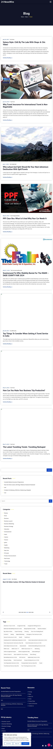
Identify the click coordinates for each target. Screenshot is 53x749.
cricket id (6, 634)
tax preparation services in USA (11, 663)
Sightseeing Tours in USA (34, 657)
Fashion (6, 537)
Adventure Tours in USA (9, 625)
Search (49, 470)
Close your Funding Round (37, 631)
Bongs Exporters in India (29, 628)
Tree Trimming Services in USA (28, 666)
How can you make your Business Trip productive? (24, 390)
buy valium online (8, 631)
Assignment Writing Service (34, 625)
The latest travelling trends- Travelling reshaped (24, 447)
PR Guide (6, 553)
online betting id (36, 651)
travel (40, 663)
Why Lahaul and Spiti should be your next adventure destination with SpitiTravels (25, 168)
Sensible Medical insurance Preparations (14, 482)
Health (6, 545)
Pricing (30, 691)
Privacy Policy (31, 701)
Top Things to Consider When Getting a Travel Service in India (25, 334)
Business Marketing (9, 523)
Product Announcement (10, 556)
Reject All (17, 743)
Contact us (31, 705)
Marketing (6, 547)
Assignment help (21, 625)
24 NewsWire (7, 1)
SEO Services (22, 657)
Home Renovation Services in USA (33, 643)
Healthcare (27, 637)
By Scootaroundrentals (16, 270)
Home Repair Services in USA (10, 645)
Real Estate (7, 558)
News (29, 694)
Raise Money (33, 654)
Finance (6, 539)
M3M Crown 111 (15, 648)
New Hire (6, 550)
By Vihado (14, 579)
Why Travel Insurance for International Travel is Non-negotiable (25, 105)
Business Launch (8, 521)
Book (5, 515)
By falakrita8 (13, 164)
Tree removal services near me (11, 666)
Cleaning (26, 631)
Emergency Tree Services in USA (34, 634)
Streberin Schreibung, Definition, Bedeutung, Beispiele (17, 490)
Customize (8, 743)
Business (6, 518)
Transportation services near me (29, 663)
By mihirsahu (13, 330)
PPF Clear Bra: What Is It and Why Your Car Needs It (25, 218)
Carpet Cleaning (18, 631)
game (5, 542)
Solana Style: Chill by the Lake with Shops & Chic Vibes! (24, 43)
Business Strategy (8, 526)
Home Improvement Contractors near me (13, 643)
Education (6, 529)
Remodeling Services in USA (10, 657)
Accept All (25, 743)
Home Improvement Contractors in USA (37, 640)
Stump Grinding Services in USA (31, 660)
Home (29, 698)
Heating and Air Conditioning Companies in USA (15, 640)
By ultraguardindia (15, 215)
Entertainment (7, 531)
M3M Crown (6, 648)
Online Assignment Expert (10, 651)
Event (5, 534)
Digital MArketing (20, 634)
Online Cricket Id (7, 654)
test (5, 487)
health (20, 637)
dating (12, 634)
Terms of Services (32, 703)
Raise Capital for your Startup (21, 654)
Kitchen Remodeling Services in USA (37, 645)
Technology (7, 561)
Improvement (23, 645)
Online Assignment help (24, 651)
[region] (17, 739)
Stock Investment (18, 660)
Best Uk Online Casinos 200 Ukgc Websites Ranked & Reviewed (19, 484)
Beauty (6, 513)
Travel (5, 564)
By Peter (12, 39)
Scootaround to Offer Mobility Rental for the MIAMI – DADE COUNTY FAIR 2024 (26, 274)
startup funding (7, 660)
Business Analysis (42, 628)
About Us (30, 696)
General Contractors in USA (10, 637)
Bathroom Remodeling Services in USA (13, 628)
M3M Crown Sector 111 (27, 648)
